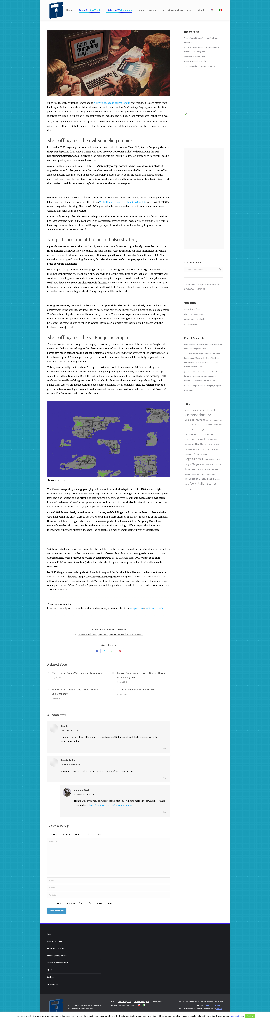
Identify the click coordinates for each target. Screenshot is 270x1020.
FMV (220, 425)
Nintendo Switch (216, 444)
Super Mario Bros (216, 469)
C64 (213, 410)
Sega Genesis (194, 459)
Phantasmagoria (190, 449)
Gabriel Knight (200, 430)
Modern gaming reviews (57, 955)
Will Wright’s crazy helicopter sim (111, 102)
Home (49, 934)
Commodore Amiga (195, 420)
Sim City (121, 634)
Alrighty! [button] (250, 1016)
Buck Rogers (206, 410)
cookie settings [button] (236, 1016)
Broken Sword (195, 410)
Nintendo (113, 634)
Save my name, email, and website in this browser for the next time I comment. (81, 903)
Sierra (187, 469)
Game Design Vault (192, 309)
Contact (50, 977)
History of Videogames (193, 314)
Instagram (218, 1005)
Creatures (188, 425)
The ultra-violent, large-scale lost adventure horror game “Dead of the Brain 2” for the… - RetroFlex (202, 358)
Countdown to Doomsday (214, 420)
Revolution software (213, 449)
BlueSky (188, 289)
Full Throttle (189, 429)
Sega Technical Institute (213, 464)
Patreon (219, 1009)
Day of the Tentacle (198, 425)
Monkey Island (189, 444)
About (49, 970)
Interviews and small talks (194, 319)
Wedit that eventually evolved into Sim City (122, 202)
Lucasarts (201, 439)
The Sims (129, 634)
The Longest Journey (209, 474)
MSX (100, 634)
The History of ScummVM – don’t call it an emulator (77, 673)
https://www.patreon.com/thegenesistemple (111, 805)
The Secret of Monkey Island (198, 479)
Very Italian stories (203, 483)
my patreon (136, 608)
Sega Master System (212, 459)
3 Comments (121, 629)
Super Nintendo (192, 474)
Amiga (187, 410)
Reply (165, 748)
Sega (197, 454)
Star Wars (200, 469)
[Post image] (48, 673)
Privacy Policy (52, 984)
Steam (207, 469)
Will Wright (138, 634)
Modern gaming (190, 324)
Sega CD (204, 454)
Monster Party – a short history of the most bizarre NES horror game (141, 675)
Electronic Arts (211, 425)
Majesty (210, 439)
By (98, 629)
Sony (194, 469)
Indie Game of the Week (199, 434)
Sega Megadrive (195, 464)
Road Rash (189, 454)
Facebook (208, 1005)
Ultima (187, 484)
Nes (105, 634)
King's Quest (189, 439)
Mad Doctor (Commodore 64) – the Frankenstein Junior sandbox (76, 691)
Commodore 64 (84, 634)
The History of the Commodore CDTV (136, 689)
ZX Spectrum (197, 489)
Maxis (94, 634)
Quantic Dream (200, 449)
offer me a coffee (155, 608)
